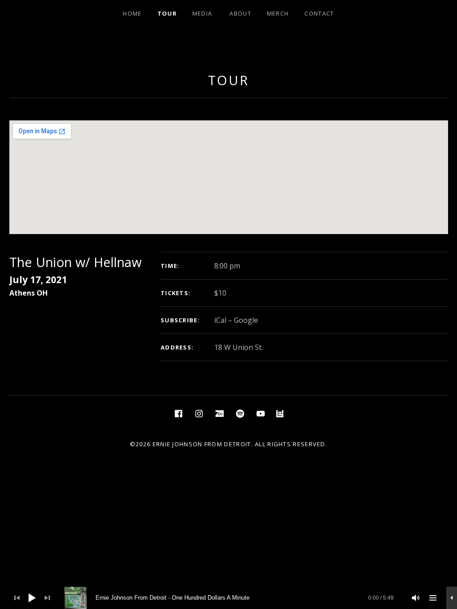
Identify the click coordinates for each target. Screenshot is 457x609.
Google (246, 320)
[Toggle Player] (451, 598)
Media (202, 13)
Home (132, 13)
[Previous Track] (17, 598)
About (240, 13)
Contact (319, 13)
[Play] (32, 598)
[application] (228, 598)
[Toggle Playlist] (433, 598)
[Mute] (416, 598)
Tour (167, 13)
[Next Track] (47, 598)
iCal (220, 320)
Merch (278, 13)
